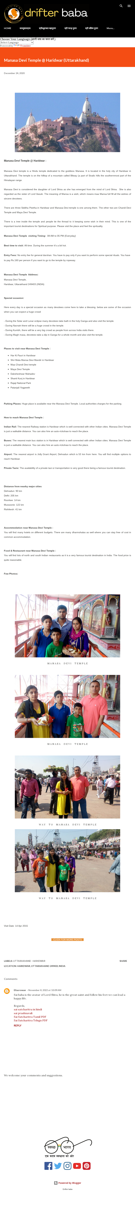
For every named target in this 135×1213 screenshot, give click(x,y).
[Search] (121, 6)
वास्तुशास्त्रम (25, 28)
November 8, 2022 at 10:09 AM (44, 990)
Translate (25, 45)
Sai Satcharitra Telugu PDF (31, 1020)
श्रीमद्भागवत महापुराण (47, 28)
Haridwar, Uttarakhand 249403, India (41, 966)
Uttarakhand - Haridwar (29, 960)
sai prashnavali (23, 1013)
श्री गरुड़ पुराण (71, 28)
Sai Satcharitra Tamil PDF (30, 1016)
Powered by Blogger (69, 1182)
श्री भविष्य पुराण (91, 28)
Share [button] (123, 960)
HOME (7, 28)
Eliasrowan (20, 990)
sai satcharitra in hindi (28, 1009)
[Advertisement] (67, 1105)
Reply (17, 1025)
